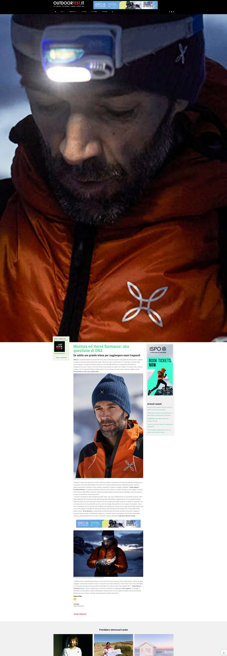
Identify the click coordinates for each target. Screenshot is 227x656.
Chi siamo (94, 11)
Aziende (84, 11)
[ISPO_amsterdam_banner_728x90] (125, 4)
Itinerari (104, 11)
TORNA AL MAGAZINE (61, 357)
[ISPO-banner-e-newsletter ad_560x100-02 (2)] (160, 370)
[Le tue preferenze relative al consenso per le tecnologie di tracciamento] (224, 653)
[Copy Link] (75, 599)
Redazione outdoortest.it (62, 340)
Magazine (73, 11)
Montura (82, 588)
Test (61, 11)
